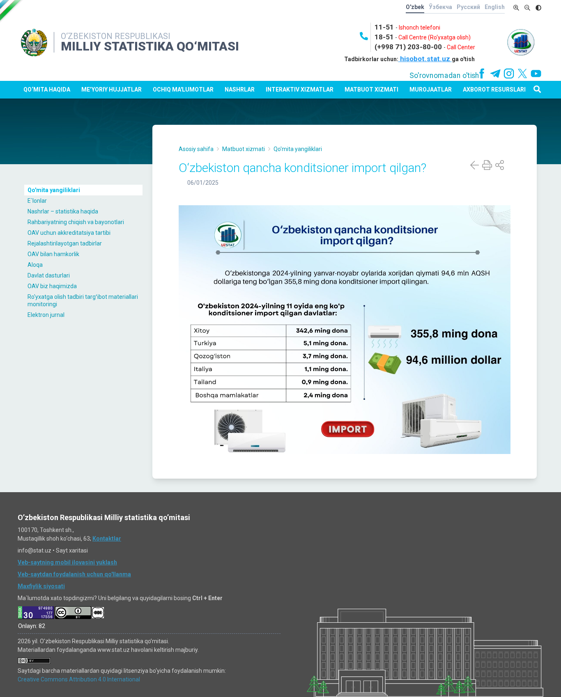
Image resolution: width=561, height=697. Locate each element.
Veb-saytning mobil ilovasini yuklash (67, 562)
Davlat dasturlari (49, 275)
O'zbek (415, 7)
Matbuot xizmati (371, 89)
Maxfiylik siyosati (41, 586)
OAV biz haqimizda (52, 286)
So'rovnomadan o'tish (444, 75)
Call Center (461, 47)
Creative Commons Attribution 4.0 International (79, 679)
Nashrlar (240, 89)
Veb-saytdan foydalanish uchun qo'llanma (74, 574)
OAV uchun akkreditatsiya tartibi (69, 232)
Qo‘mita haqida (46, 89)
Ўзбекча (440, 7)
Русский (468, 7)
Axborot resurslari (494, 89)
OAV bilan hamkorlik (53, 254)
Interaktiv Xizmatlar (299, 89)
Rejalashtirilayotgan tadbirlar (65, 243)
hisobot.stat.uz (425, 59)
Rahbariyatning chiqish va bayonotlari (76, 222)
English (495, 7)
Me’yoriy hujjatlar (111, 89)
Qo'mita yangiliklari (54, 190)
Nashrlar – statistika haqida (63, 211)
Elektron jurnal (46, 315)
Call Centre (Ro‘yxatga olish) (434, 37)
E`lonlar (37, 200)
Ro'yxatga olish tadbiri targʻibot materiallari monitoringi (83, 300)
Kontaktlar (106, 538)
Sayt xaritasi (72, 550)
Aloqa (35, 264)
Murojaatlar (430, 89)
